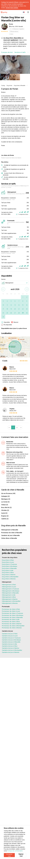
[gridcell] (23, 297)
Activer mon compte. (12, 8)
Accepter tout (9, 855)
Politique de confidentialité (15, 851)
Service (3, 279)
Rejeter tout (21, 855)
